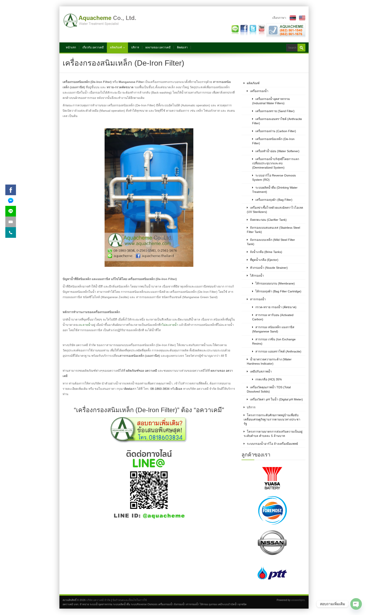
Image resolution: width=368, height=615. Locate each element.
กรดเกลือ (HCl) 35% (268, 379)
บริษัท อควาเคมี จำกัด (98, 600)
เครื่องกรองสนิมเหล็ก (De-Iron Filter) (273, 141)
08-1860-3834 (160, 388)
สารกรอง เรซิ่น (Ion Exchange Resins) (274, 341)
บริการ (135, 47)
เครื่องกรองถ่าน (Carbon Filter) (275, 131)
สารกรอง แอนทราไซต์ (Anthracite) (278, 351)
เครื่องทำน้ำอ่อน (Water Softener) (277, 151)
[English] (301, 17)
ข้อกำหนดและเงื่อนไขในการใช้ (129, 600)
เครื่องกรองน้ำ (259, 91)
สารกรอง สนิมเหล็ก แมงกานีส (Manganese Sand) (273, 329)
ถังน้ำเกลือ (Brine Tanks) (266, 252)
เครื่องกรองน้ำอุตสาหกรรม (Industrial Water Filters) (271, 101)
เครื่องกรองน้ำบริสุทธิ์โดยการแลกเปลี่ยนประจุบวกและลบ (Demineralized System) (275, 163)
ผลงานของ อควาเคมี (158, 47)
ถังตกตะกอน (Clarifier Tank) (268, 219)
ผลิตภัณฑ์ (116, 47)
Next (289, 526)
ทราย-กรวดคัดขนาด (120, 87)
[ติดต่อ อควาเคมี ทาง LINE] (149, 484)
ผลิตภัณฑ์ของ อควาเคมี (141, 370)
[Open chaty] (356, 604)
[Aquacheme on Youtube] (261, 30)
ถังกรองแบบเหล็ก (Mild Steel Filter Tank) (271, 242)
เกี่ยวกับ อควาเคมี (93, 47)
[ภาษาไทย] (292, 17)
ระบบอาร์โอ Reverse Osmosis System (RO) (274, 177)
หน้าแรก (71, 47)
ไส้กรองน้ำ (257, 275)
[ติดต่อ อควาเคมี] (285, 30)
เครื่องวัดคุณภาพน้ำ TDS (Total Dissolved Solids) (269, 389)
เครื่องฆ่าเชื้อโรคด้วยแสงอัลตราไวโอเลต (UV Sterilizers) (275, 210)
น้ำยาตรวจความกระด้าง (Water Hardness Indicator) (269, 361)
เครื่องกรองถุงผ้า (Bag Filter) (273, 199)
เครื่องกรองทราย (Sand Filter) (275, 111)
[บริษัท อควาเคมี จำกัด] (100, 21)
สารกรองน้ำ (258, 299)
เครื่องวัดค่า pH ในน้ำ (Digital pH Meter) (276, 399)
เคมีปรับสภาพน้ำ (261, 371)
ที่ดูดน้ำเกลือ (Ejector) (264, 259)
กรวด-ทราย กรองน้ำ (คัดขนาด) (275, 307)
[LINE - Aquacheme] (235, 30)
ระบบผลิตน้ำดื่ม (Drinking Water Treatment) (275, 189)
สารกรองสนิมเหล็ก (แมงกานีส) (140, 355)
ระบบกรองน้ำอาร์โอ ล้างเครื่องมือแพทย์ (272, 443)
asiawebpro (298, 600)
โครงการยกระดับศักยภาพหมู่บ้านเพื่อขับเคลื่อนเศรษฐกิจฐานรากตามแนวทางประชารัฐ (272, 419)
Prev (257, 526)
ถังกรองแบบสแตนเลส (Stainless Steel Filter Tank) (273, 230)
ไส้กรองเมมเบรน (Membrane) (275, 283)
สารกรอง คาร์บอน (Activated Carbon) (272, 317)
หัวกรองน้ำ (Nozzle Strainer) (269, 267)
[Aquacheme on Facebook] (244, 30)
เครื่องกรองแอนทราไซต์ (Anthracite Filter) (277, 121)
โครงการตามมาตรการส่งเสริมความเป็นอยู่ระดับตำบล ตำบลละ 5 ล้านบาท (273, 433)
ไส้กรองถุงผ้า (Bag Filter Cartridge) (278, 291)
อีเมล (179, 388)
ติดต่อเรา (182, 47)
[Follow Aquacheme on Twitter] (253, 30)
